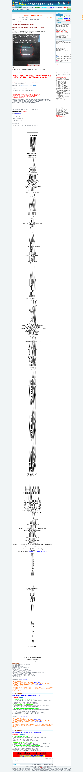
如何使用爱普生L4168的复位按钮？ (62, 47)
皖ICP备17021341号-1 (47, 767)
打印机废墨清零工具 (44, 768)
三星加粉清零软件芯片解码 (58, 768)
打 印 (51, 758)
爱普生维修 (27, 9)
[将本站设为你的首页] (68, 5)
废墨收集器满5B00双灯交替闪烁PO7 (24, 769)
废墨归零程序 (57, 770)
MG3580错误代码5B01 (45, 769)
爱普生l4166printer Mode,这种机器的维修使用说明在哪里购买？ (27, 762)
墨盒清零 (21, 9)
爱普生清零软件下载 (37, 768)
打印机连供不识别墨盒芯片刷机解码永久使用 (30, 770)
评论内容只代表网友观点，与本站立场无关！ (39, 764)
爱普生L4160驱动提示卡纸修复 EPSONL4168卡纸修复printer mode (27, 760)
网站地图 (45, 766)
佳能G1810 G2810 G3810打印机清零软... (62, 32)
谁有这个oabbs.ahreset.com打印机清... (62, 25)
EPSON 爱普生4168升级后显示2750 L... (62, 24)
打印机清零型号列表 (59, 7)
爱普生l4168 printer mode (60, 49)
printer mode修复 (15, 9)
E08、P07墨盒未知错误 (19, 770)
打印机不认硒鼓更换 (63, 770)
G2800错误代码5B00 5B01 (62, 769)
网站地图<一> (49, 766)
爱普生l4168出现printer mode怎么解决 (62, 50)
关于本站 (27, 766)
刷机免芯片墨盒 (25, 7)
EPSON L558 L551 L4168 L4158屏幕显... (62, 26)
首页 (21, 0)
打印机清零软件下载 (48, 770)
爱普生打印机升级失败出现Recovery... (62, 29)
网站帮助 (31, 766)
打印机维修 (31, 7)
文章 (23, 0)
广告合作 (34, 766)
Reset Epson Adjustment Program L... (61, 30)
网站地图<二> (54, 766)
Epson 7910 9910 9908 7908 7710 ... (61, 36)
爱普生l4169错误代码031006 (60, 41)
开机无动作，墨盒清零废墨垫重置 (36, 769)
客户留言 (26, 0)
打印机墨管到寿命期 (50, 768)
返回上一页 (48, 758)
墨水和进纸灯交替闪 (41, 770)
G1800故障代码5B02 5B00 (54, 769)
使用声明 (38, 766)
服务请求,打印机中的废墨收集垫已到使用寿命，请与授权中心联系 (22, 768)
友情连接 (41, 766)
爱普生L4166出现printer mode (60, 48)
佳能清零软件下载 (66, 768)
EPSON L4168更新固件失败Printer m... (62, 37)
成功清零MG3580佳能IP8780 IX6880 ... (62, 35)
